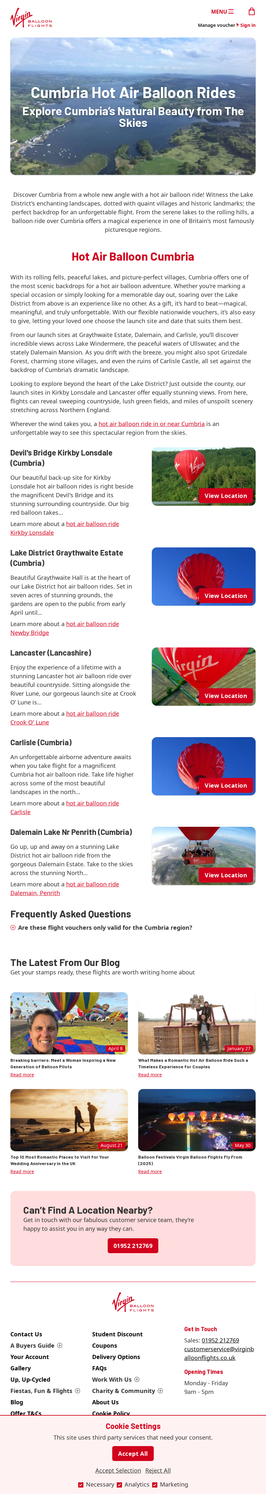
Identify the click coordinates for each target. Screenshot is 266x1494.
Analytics (137, 1484)
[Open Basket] (252, 10)
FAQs (99, 1368)
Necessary (100, 1484)
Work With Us (112, 1379)
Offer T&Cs (26, 1413)
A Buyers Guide (32, 1345)
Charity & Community (123, 1391)
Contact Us (26, 1334)
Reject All (158, 1470)
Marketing (174, 1484)
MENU (219, 11)
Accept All (133, 1453)
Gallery (20, 1368)
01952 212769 (133, 1246)
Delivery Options (116, 1357)
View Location (226, 496)
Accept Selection (118, 1470)
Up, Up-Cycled (30, 1379)
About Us (105, 1402)
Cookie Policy (111, 1413)
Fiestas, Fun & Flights (41, 1391)
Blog (16, 1402)
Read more (22, 1075)
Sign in (248, 25)
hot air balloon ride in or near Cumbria (152, 424)
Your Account (29, 1357)
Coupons (104, 1345)
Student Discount (117, 1334)
